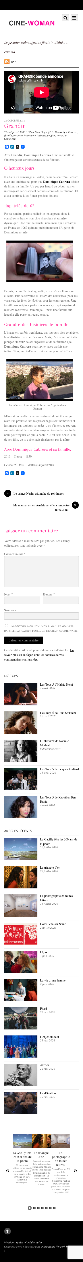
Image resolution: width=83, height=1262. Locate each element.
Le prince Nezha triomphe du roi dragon (35, 493)
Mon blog (40, 132)
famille (8, 135)
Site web (10, 610)
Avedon (45, 1065)
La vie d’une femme (53, 980)
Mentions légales (13, 1242)
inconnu (18, 135)
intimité (41, 135)
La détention (48, 1093)
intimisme (30, 135)
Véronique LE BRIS (14, 132)
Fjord (43, 1008)
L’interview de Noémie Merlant (54, 743)
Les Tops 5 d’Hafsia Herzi (56, 684)
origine (51, 135)
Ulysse (44, 952)
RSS (13, 62)
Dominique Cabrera (66, 132)
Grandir (14, 125)
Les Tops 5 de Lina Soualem (58, 713)
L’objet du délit (49, 1037)
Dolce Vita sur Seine (53, 924)
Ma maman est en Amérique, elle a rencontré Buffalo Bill (44, 507)
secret (59, 135)
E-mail (49, 594)
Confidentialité (33, 1242)
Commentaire (14, 554)
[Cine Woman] (31, 31)
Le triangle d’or (50, 867)
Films (30, 132)
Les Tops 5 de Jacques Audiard (59, 769)
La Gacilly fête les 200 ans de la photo (22, 1156)
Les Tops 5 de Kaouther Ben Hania (58, 799)
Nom (8, 594)
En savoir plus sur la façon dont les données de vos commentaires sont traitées (39, 654)
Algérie (50, 132)
